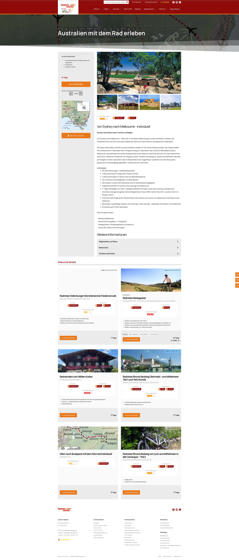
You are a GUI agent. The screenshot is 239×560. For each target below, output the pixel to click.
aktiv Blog (127, 525)
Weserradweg (164, 538)
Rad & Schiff (128, 9)
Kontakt (96, 523)
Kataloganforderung (151, 2)
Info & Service (98, 530)
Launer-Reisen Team (100, 525)
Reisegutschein (129, 540)
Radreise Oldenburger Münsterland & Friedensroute (88, 295)
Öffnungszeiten (136, 2)
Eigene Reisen (175, 9)
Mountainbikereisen (166, 528)
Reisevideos (128, 523)
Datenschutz (167, 556)
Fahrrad (96, 9)
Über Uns (162, 9)
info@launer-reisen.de (69, 530)
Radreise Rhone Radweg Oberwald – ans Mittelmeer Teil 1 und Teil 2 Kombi (151, 378)
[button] (76, 84)
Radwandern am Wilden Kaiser (76, 376)
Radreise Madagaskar (134, 298)
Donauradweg (165, 541)
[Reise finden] (127, 2)
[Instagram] (180, 2)
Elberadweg (164, 536)
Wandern (138, 9)
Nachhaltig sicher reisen (132, 533)
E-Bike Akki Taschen (130, 542)
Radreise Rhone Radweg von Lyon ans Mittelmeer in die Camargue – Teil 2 (151, 455)
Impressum (177, 556)
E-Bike (106, 9)
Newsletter (128, 538)
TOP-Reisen (128, 535)
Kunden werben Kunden (132, 545)
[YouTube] (177, 2)
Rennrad (116, 9)
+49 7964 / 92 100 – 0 (70, 533)
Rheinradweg (164, 548)
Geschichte (97, 528)
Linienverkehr (98, 535)
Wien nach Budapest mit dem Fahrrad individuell (86, 454)
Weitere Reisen (149, 9)
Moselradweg (164, 543)
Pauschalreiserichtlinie (131, 530)
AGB (159, 556)
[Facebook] (173, 2)
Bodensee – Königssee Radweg (170, 545)
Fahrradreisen (164, 523)
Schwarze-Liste (129, 528)
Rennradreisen (165, 525)
